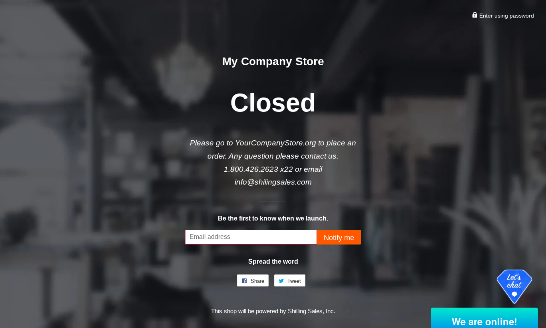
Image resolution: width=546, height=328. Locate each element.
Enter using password (506, 15)
